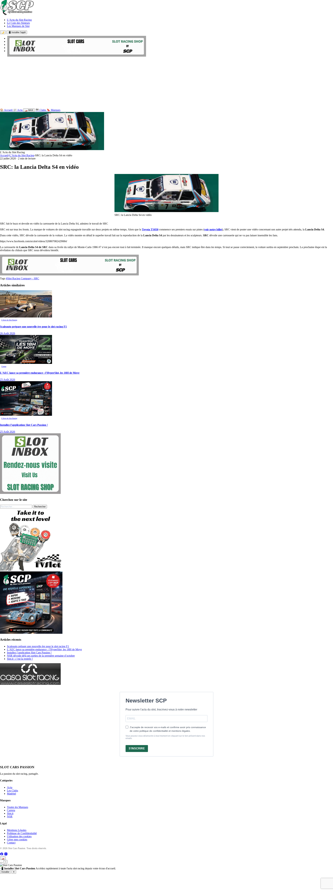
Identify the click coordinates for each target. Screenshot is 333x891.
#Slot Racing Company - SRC (22, 278)
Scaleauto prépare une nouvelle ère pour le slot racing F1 (38, 646)
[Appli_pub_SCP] (31, 632)
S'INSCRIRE (137, 748)
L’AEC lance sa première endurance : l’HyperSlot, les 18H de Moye (44, 649)
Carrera (11, 810)
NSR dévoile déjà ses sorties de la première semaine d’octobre (41, 655)
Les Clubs (12, 790)
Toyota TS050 (150, 229)
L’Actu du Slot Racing (19, 19)
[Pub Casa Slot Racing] (30, 683)
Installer (5, 872)
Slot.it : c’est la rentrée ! (20, 658)
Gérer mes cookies (17, 839)
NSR (9, 816)
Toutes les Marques (17, 807)
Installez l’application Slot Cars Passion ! (29, 652)
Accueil (4, 155)
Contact (11, 842)
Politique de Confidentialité (22, 833)
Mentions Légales (16, 830)
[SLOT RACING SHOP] (76, 55)
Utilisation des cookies (19, 836)
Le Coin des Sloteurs (18, 22)
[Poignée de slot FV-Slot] (31, 569)
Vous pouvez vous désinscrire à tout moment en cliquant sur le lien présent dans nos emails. (165, 737)
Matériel (11, 793)
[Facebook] (2, 854)
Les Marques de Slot (18, 26)
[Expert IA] (1, 862)
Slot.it (10, 813)
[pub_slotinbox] (30, 492)
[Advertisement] (166, 83)
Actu (9, 787)
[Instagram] (6, 854)
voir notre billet (213, 229)
